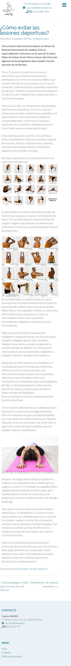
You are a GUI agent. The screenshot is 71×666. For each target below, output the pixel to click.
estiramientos (22, 568)
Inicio (4, 648)
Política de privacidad (12, 656)
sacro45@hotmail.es (39, 7)
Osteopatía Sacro (41, 38)
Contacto (6, 652)
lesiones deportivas (39, 568)
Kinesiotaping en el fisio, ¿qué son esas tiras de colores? (14, 586)
